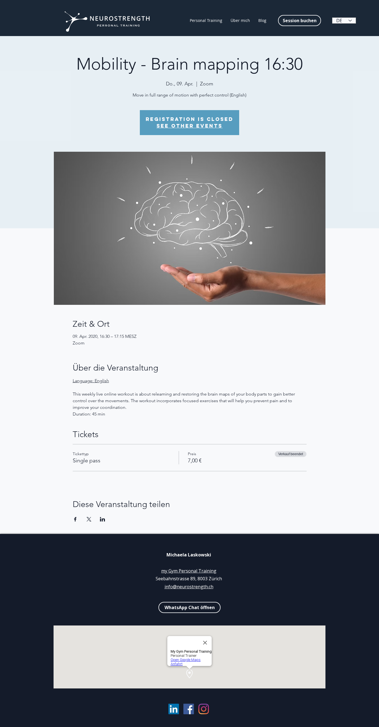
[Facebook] (188, 709)
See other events (189, 126)
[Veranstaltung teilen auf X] (89, 519)
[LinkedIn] (173, 709)
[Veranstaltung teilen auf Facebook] (75, 519)
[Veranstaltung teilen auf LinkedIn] (102, 519)
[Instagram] (203, 709)
